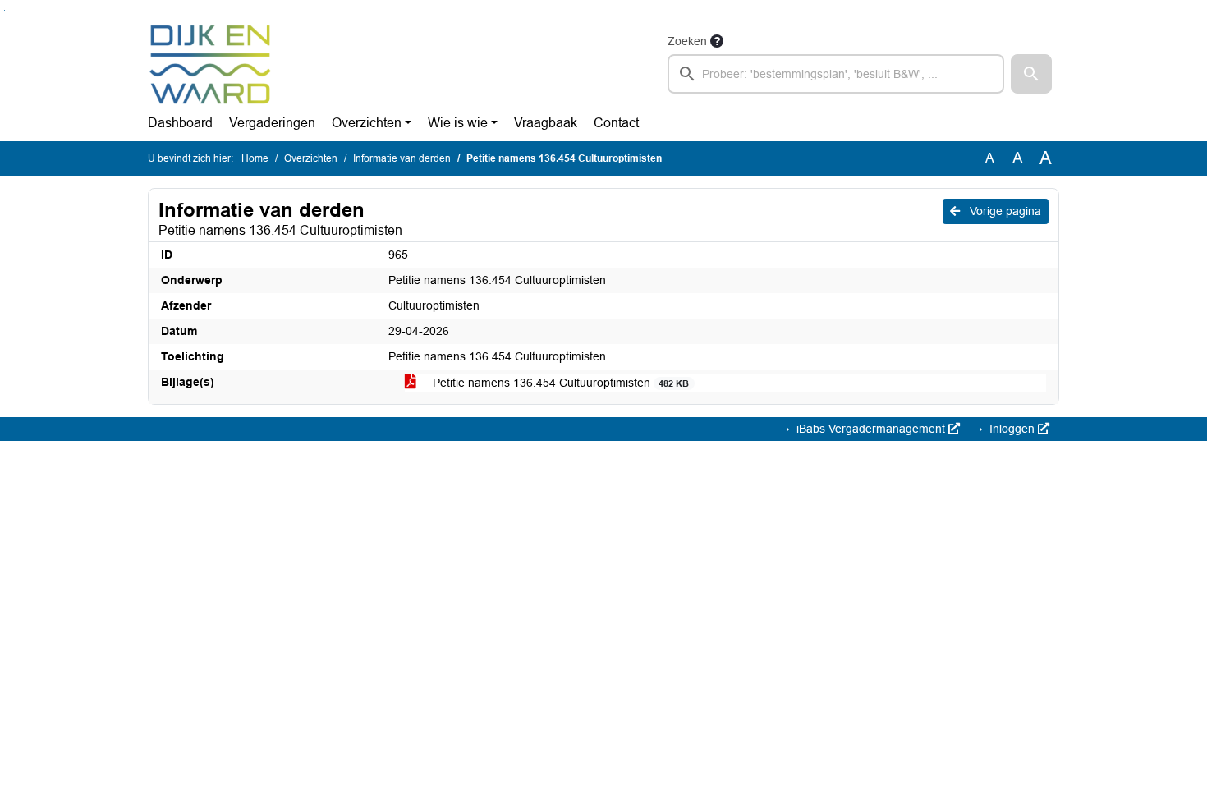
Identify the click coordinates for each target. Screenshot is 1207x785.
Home (254, 158)
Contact (616, 123)
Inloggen (1012, 428)
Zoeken (687, 41)
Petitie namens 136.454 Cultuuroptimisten (559, 382)
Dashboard (180, 123)
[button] (1031, 74)
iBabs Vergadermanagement (870, 428)
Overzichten (367, 123)
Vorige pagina (1003, 211)
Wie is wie (458, 123)
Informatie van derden (402, 158)
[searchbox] (836, 74)
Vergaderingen (272, 123)
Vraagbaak (545, 123)
